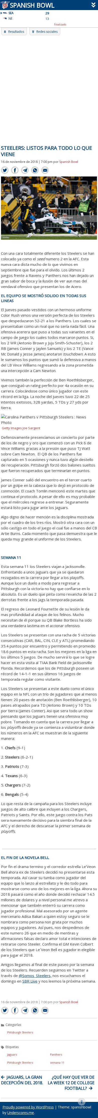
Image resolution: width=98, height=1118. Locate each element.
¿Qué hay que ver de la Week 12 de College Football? (71, 1082)
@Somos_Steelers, (35, 975)
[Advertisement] (49, 87)
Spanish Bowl (32, 5)
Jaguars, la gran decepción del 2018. (22, 1080)
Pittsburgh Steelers (20, 1032)
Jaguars (12, 1054)
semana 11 (57, 1062)
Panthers (56, 1054)
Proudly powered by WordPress (28, 1107)
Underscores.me (20, 1112)
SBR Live (29, 981)
